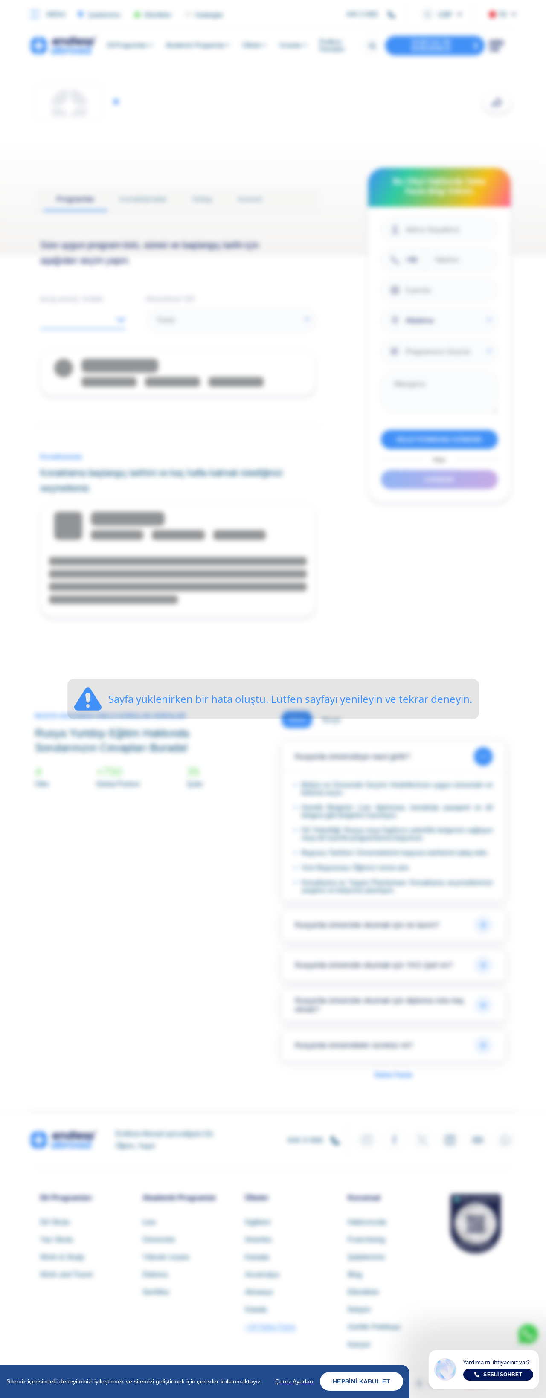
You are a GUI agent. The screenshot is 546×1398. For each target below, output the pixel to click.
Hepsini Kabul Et (361, 1381)
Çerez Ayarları (294, 1381)
